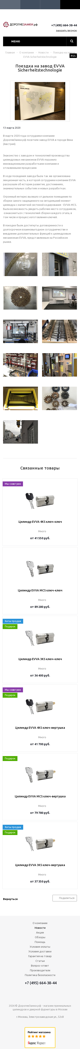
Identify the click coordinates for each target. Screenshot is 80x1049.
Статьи (40, 960)
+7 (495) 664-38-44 (64, 25)
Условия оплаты (40, 946)
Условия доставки (40, 951)
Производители (40, 970)
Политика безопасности (40, 975)
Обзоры (40, 937)
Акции (40, 932)
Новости (40, 927)
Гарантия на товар (40, 956)
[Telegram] (67, 18)
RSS (73, 55)
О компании (40, 923)
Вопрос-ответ (40, 965)
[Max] (59, 18)
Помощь (40, 941)
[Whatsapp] (74, 18)
